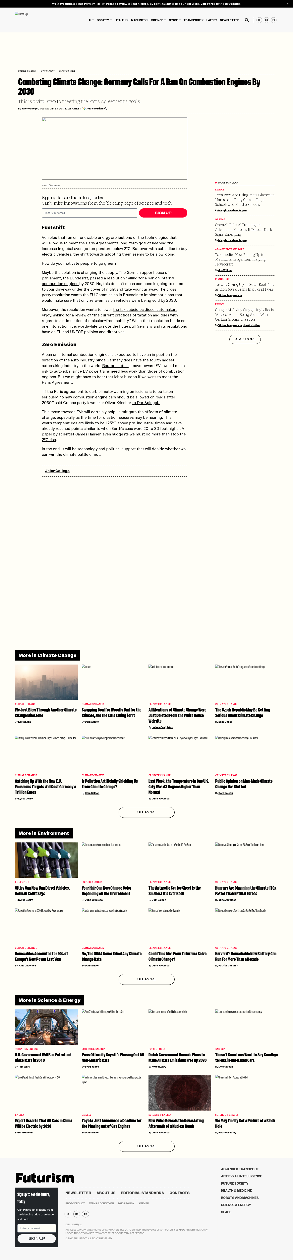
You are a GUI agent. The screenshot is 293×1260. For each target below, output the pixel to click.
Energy (220, 1049)
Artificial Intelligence (241, 1176)
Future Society (92, 882)
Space (173, 20)
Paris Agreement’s (102, 243)
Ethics (219, 189)
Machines (138, 20)
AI (89, 20)
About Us (106, 1193)
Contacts (180, 1193)
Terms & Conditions (101, 1203)
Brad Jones (225, 721)
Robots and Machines (240, 1198)
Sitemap (143, 1203)
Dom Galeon (92, 721)
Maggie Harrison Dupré (232, 210)
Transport (192, 20)
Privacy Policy (94, 4)
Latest (211, 20)
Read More (245, 339)
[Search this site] (247, 20)
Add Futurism (95, 108)
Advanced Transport (229, 249)
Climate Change (67, 71)
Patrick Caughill (228, 965)
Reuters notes (115, 365)
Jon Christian (251, 325)
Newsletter (229, 20)
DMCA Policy (126, 1203)
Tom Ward (24, 1066)
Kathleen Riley (227, 1132)
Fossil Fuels (156, 1049)
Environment (47, 71)
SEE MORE (146, 812)
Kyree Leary (25, 798)
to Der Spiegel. (146, 402)
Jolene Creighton (162, 727)
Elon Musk (222, 279)
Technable (54, 185)
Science (157, 20)
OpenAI (220, 219)
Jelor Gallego (29, 108)
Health (120, 20)
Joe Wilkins (225, 270)
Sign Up (163, 213)
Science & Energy (27, 71)
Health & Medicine (236, 1191)
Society (103, 20)
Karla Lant (24, 721)
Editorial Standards (142, 1193)
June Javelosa (160, 798)
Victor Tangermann (230, 295)
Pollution (22, 882)
